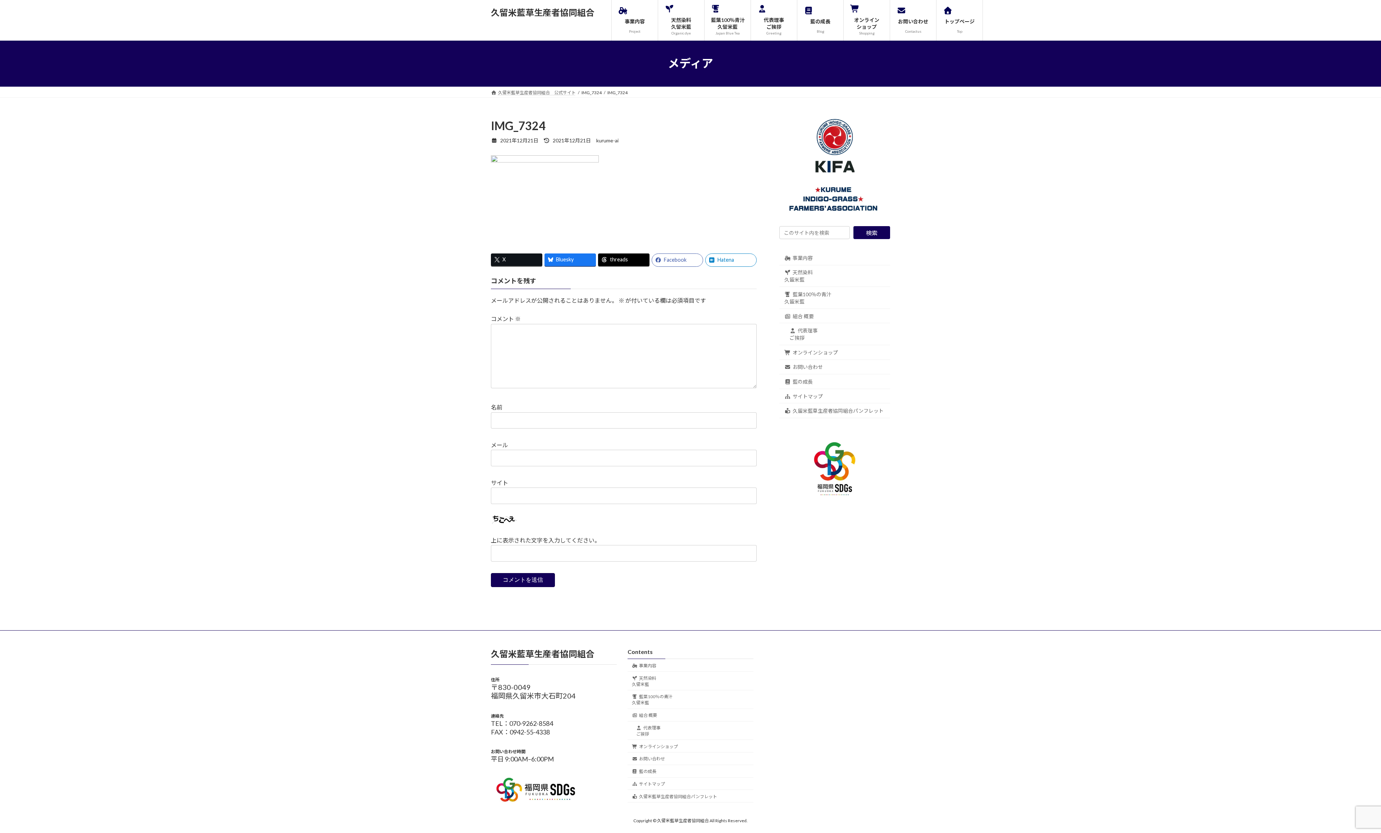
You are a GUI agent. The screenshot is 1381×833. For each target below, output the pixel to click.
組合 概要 (803, 316)
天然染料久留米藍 (798, 276)
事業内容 (803, 258)
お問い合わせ (808, 367)
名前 (496, 407)
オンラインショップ (815, 352)
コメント (506, 318)
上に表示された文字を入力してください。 (545, 540)
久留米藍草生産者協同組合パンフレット (838, 411)
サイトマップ (808, 396)
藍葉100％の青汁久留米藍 (807, 298)
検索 (872, 232)
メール (499, 444)
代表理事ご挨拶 (803, 334)
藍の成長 (803, 382)
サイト (499, 482)
